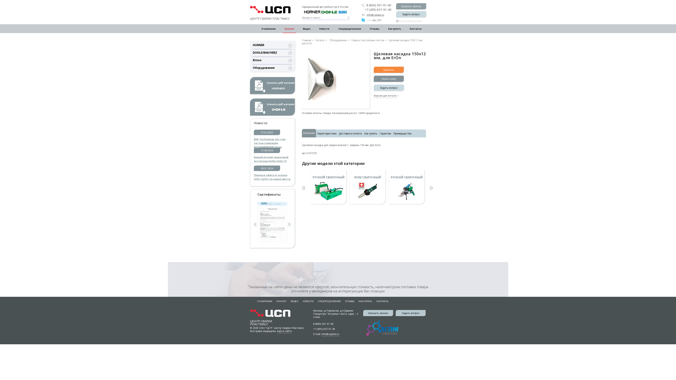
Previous (255, 225)
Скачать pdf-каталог (281, 82)
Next (289, 225)
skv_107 (374, 20)
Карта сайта (284, 331)
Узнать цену (388, 78)
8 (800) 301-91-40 (379, 5)
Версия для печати (385, 95)
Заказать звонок (411, 6)
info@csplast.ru (375, 15)
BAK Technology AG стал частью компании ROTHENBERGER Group (270, 141)
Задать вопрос (411, 14)
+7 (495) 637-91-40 (378, 9)
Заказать (388, 69)
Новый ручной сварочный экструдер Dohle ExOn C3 (271, 159)
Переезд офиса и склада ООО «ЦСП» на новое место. (272, 177)
